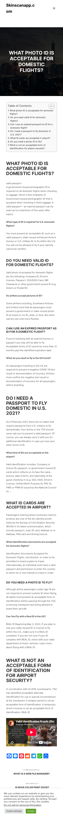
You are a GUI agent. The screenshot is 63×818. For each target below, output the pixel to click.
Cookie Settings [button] (14, 811)
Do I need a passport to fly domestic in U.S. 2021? (30, 133)
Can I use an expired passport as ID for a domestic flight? (31, 126)
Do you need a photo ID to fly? (26, 141)
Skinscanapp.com (20, 8)
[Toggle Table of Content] (50, 106)
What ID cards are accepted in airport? (30, 138)
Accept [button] (31, 811)
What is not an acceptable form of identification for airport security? (27, 147)
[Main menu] (54, 8)
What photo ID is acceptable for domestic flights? (31, 112)
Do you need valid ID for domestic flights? (28, 119)
